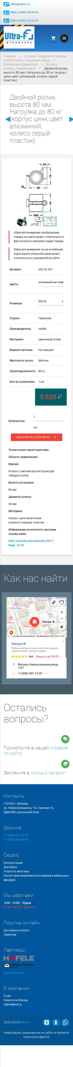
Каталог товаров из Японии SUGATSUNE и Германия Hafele (35, 58)
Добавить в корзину (37, 437)
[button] (61, 167)
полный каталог (48, 773)
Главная (10, 56)
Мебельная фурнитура (21, 64)
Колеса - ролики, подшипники (31, 66)
